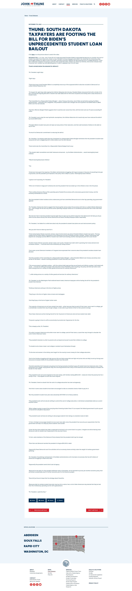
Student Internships (71, 578)
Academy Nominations (72, 576)
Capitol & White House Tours (73, 571)
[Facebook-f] (103, 4)
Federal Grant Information (72, 583)
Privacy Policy (93, 583)
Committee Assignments (36, 573)
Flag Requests (69, 574)
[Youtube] (109, 4)
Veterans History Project (95, 578)
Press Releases (33, 15)
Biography (32, 571)
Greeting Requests (71, 580)
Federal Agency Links (71, 585)
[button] (33, 500)
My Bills (91, 573)
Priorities (91, 571)
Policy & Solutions (86, 4)
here (33, 54)
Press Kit (50, 574)
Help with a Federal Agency (73, 573)
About (54, 4)
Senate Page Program (71, 581)
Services (75, 4)
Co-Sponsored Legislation (95, 574)
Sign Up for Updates (35, 581)
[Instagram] (106, 4)
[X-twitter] (100, 4)
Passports (68, 587)
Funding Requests (93, 576)
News (68, 4)
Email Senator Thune (35, 579)
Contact (61, 4)
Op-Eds (50, 573)
